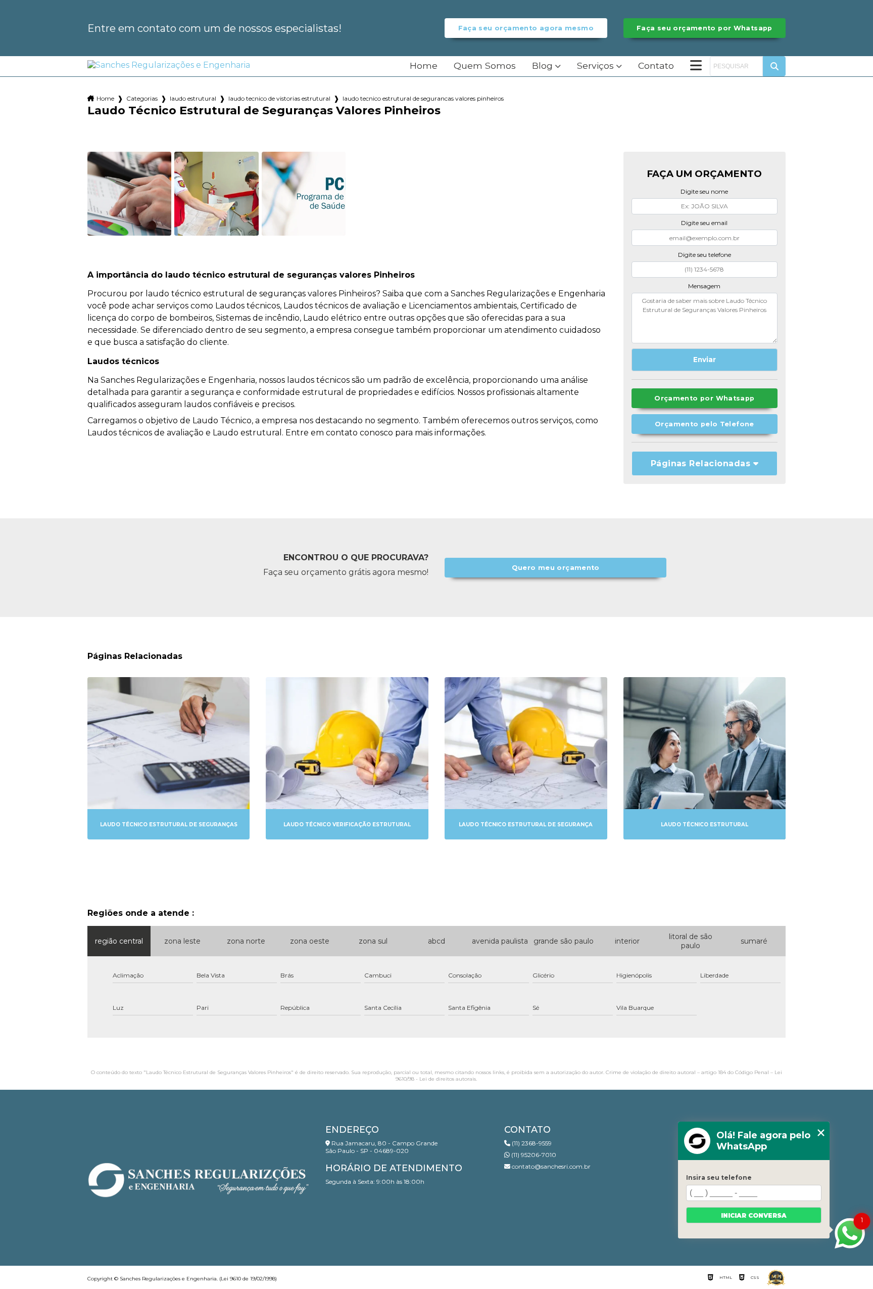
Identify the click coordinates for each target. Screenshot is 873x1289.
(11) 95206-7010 (533, 1155)
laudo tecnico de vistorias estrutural (279, 98)
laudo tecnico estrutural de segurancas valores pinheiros (423, 98)
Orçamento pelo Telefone (704, 424)
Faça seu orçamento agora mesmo (526, 28)
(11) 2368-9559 (531, 1143)
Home (424, 66)
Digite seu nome (704, 191)
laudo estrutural (193, 98)
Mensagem (704, 286)
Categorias (142, 98)
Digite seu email (704, 223)
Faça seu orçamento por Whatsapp (704, 28)
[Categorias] (696, 66)
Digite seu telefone (704, 254)
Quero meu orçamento (556, 567)
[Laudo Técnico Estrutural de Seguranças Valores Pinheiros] (129, 194)
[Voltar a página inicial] (168, 65)
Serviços (595, 66)
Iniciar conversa (754, 1215)
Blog (542, 66)
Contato (656, 66)
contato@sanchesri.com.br (550, 1166)
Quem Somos (485, 66)
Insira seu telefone (719, 1177)
